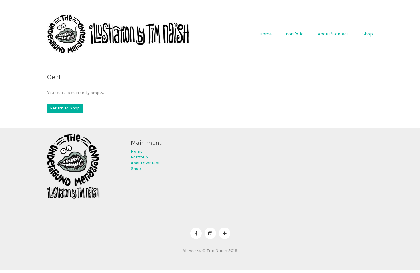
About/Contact (333, 34)
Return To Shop (65, 108)
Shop (367, 34)
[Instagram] (210, 233)
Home (265, 34)
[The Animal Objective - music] (224, 233)
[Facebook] (196, 233)
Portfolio (295, 34)
